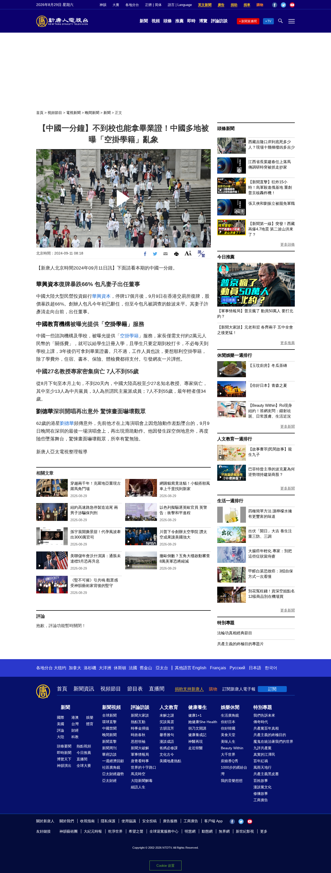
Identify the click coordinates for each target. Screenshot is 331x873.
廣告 (221, 5)
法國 (133, 668)
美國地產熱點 (170, 761)
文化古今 (167, 754)
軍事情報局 (140, 754)
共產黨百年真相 (266, 728)
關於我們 (66, 821)
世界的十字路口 (143, 767)
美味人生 (228, 741)
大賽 (115, 5)
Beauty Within (232, 748)
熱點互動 (138, 722)
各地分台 (132, 5)
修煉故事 (260, 793)
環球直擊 (109, 722)
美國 (60, 724)
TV (269, 21)
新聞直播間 (249, 21)
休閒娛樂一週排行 (234, 355)
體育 (89, 724)
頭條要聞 (64, 746)
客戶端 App (213, 821)
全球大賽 (84, 765)
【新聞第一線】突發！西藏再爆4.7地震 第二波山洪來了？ (271, 229)
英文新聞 (205, 5)
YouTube (292, 5)
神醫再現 (195, 741)
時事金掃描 (140, 728)
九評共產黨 (262, 748)
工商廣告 (260, 800)
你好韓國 (228, 728)
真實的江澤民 (264, 754)
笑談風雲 (167, 722)
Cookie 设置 (165, 866)
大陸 (60, 737)
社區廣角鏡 (111, 767)
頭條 (167, 21)
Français (218, 668)
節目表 (135, 689)
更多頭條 (287, 244)
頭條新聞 (226, 128)
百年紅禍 (260, 761)
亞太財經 (109, 781)
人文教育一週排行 (234, 439)
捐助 (234, 5)
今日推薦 (226, 256)
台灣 (75, 724)
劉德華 (44, 411)
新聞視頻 (111, 707)
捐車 (247, 5)
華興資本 (47, 284)
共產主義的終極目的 (269, 735)
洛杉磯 (90, 668)
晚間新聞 (92, 113)
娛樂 (89, 717)
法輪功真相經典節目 (234, 633)
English (199, 668)
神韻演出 (64, 765)
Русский (237, 668)
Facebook (274, 5)
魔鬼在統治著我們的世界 (273, 741)
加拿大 (75, 668)
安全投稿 (149, 821)
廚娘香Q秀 (229, 761)
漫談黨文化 (262, 787)
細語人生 (138, 787)
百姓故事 (260, 781)
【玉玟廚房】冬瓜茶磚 (267, 365)
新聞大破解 (140, 748)
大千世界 (228, 754)
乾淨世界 (115, 831)
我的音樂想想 (232, 781)
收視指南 (87, 821)
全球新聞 (109, 715)
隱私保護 (108, 821)
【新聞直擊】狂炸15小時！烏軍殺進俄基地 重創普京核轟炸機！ (270, 187)
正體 (148, 5)
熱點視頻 (84, 746)
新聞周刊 (109, 748)
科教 (75, 737)
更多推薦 (287, 343)
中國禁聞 (109, 728)
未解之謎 (167, 715)
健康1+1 (195, 715)
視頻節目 (55, 113)
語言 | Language (180, 5)
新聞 (144, 21)
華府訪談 (109, 754)
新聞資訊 (83, 689)
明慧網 (190, 831)
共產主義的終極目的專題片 (240, 644)
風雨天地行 (262, 767)
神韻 (103, 5)
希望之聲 (136, 831)
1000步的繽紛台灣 (234, 770)
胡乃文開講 (197, 728)
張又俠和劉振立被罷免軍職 (271, 203)
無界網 (224, 831)
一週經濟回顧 (113, 761)
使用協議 (129, 821)
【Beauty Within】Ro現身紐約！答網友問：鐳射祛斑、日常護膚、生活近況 (270, 410)
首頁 (39, 113)
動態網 (207, 831)
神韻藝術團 (68, 831)
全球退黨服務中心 (163, 831)
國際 (60, 717)
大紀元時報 (93, 831)
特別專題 (226, 622)
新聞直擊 (109, 741)
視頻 (156, 21)
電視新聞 (73, 113)
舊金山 (146, 668)
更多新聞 (287, 426)
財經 (75, 730)
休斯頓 (120, 668)
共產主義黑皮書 (266, 774)
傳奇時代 (260, 722)
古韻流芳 (167, 728)
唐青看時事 (140, 761)
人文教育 (169, 707)
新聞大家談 (140, 715)
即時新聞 (64, 753)
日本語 (255, 668)
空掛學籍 (115, 324)
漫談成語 (167, 741)
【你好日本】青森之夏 (267, 385)
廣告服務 (170, 821)
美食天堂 (228, 735)
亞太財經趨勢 (113, 774)
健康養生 (197, 707)
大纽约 (60, 668)
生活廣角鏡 (230, 715)
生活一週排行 (230, 500)
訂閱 (272, 689)
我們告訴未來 (264, 715)
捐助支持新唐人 (189, 689)
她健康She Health (202, 722)
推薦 (179, 21)
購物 (260, 5)
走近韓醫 (195, 748)
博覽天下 (64, 759)
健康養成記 (197, 735)
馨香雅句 (167, 735)
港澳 (75, 717)
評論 (60, 730)
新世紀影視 (245, 831)
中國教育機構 (53, 324)
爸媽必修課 (169, 748)
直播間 (156, 689)
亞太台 (162, 668)
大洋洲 (105, 668)
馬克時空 (138, 774)
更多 (263, 831)
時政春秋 (138, 735)
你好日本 (228, 722)
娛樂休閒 (230, 707)
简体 (158, 5)
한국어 (271, 668)
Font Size (188, 253)
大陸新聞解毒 (142, 781)
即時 (191, 21)
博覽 (203, 21)
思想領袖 (138, 741)
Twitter (283, 5)
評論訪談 (219, 21)
